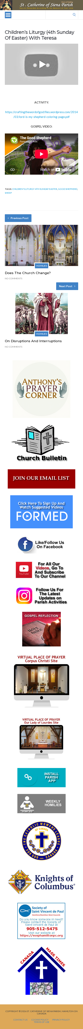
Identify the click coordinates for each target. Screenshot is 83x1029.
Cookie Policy (39, 1020)
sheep (8, 192)
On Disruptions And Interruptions (33, 341)
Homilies (41, 265)
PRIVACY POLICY (61, 1020)
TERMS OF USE (41, 1022)
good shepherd (67, 189)
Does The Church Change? (28, 273)
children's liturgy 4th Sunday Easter (34, 189)
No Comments (13, 278)
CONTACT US (20, 1020)
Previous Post (20, 218)
